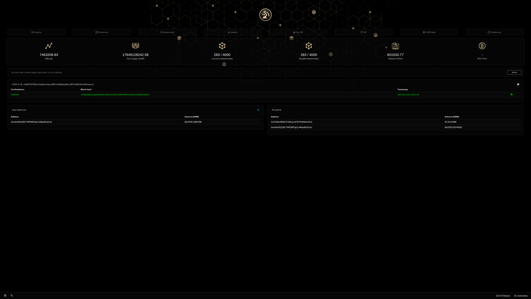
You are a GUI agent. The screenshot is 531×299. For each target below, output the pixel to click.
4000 (226, 55)
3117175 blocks (503, 296)
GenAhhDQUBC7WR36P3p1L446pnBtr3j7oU (31, 122)
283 (217, 55)
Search (514, 72)
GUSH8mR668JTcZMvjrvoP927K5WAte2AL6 (291, 122)
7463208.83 (49, 55)
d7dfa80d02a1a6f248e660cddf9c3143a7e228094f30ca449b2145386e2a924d (115, 94)
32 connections (521, 296)
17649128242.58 (135, 55)
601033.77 (395, 55)
